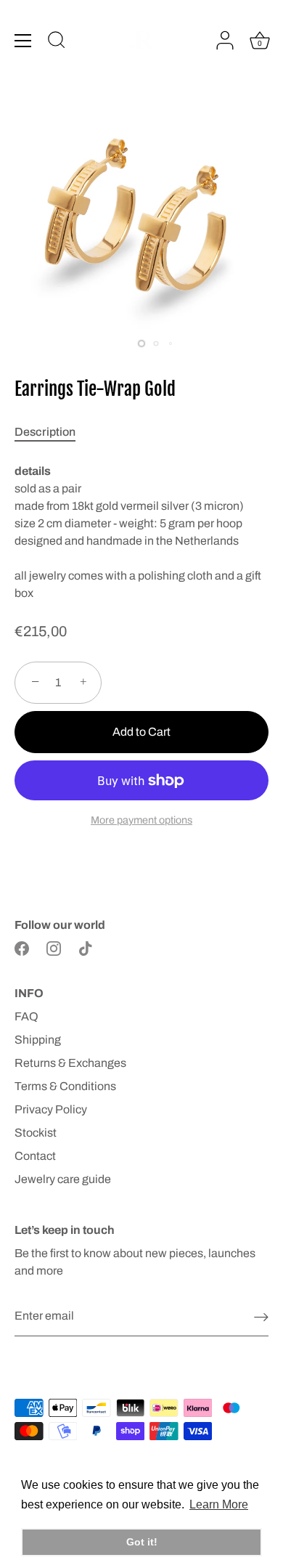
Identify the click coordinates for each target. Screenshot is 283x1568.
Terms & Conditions (65, 1086)
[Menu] (23, 41)
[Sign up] (261, 1316)
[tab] (52, 432)
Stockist (36, 1132)
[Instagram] (53, 948)
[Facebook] (22, 948)
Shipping (38, 1039)
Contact (35, 1156)
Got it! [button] (141, 1542)
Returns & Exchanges (70, 1063)
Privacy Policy (51, 1109)
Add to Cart (141, 732)
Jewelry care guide (63, 1179)
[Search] (57, 42)
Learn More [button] (218, 1504)
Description (45, 432)
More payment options (141, 820)
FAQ (26, 1016)
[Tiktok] (85, 948)
